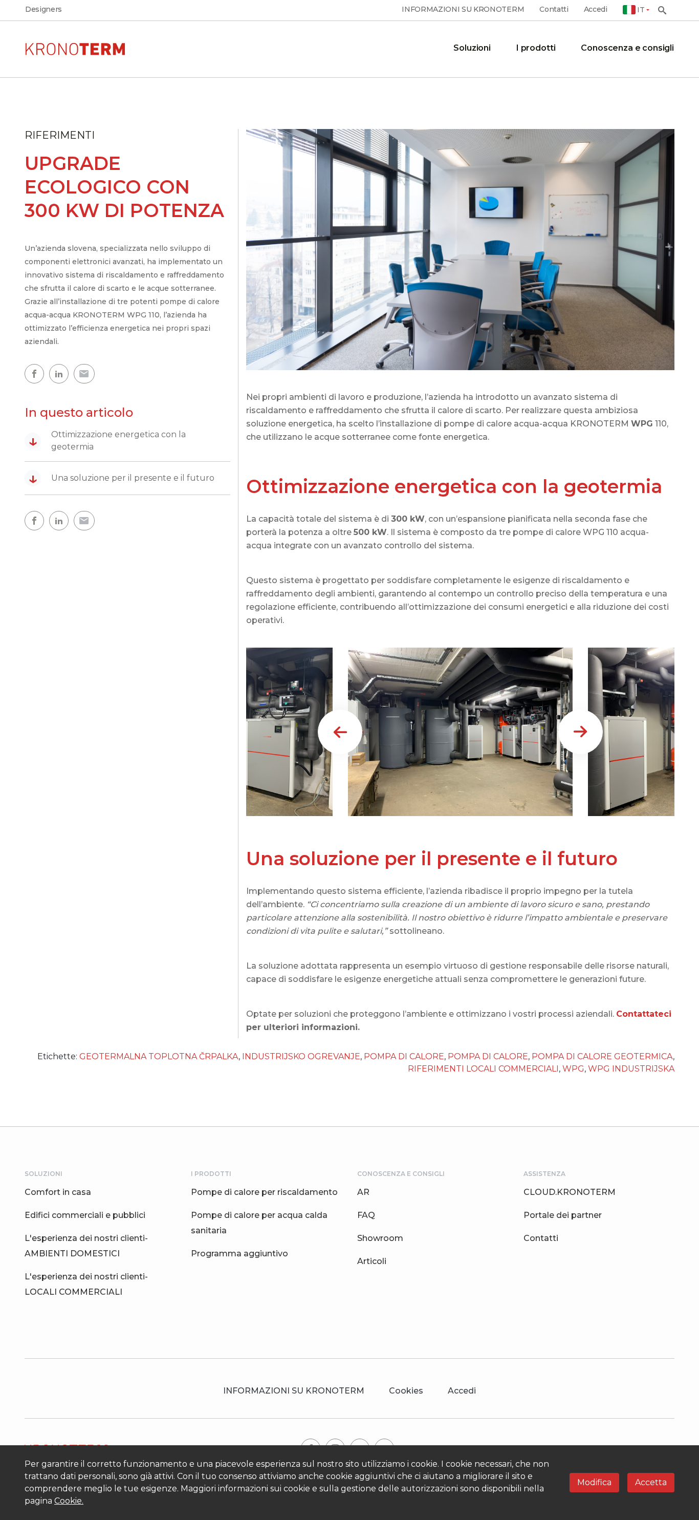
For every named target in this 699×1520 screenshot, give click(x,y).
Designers (43, 9)
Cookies (406, 1391)
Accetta (651, 1482)
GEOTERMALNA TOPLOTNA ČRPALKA (158, 1056)
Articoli (371, 1261)
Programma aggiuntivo (239, 1253)
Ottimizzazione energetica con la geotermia (107, 441)
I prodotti (535, 48)
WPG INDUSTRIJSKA (631, 1069)
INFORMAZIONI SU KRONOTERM (463, 9)
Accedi (595, 9)
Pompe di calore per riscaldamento (264, 1192)
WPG (573, 1069)
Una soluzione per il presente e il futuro (122, 478)
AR (363, 1192)
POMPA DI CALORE (404, 1056)
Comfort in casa (58, 1192)
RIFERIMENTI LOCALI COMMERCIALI (483, 1069)
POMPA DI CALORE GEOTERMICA (602, 1056)
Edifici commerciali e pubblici (85, 1215)
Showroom (380, 1238)
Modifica (594, 1482)
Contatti (553, 9)
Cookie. (68, 1501)
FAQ (366, 1215)
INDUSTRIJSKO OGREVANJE (301, 1056)
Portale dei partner (562, 1215)
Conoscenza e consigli (627, 48)
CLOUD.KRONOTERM (569, 1192)
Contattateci (643, 1014)
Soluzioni (472, 48)
